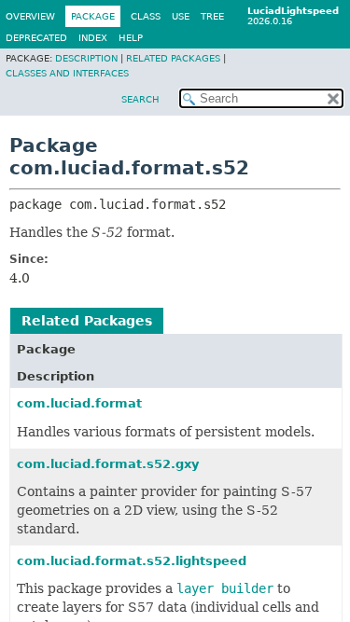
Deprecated (36, 38)
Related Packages (173, 58)
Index (92, 38)
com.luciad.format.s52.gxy (108, 464)
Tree (212, 16)
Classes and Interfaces (67, 73)
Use (180, 16)
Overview (30, 16)
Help (131, 38)
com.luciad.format (79, 403)
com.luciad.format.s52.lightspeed (131, 561)
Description (86, 58)
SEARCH (140, 99)
